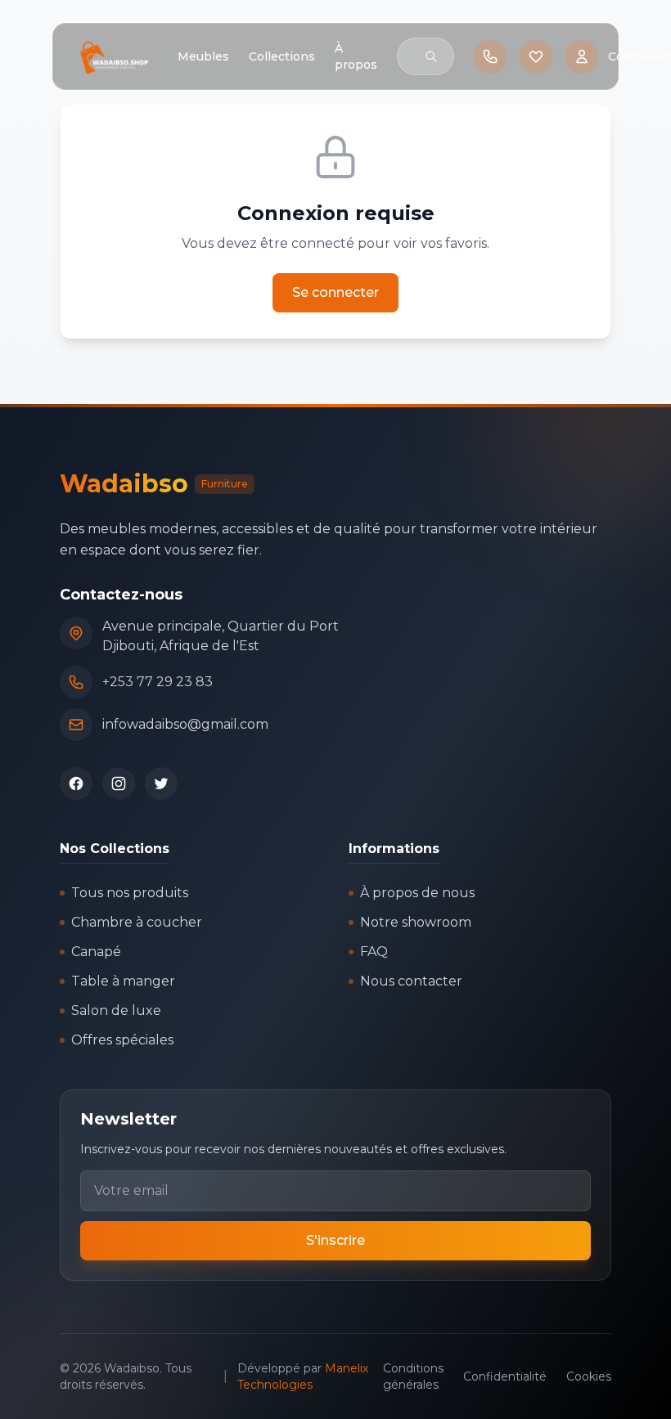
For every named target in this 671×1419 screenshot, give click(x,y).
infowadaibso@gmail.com (185, 724)
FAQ (374, 951)
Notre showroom (415, 922)
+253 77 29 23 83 (157, 681)
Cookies (588, 1376)
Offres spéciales (122, 1040)
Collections (282, 56)
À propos (356, 56)
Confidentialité (505, 1376)
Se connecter (335, 292)
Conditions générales (413, 1376)
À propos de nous (417, 892)
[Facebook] (76, 783)
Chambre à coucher (136, 922)
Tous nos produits (129, 892)
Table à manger (123, 981)
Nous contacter (411, 981)
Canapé (96, 951)
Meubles (203, 56)
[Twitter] (161, 783)
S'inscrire (335, 1240)
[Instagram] (118, 783)
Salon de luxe (116, 1010)
